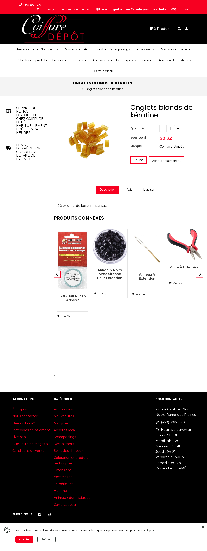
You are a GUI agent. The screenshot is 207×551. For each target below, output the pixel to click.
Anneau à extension (147, 276)
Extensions (62, 470)
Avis (129, 189)
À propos (19, 409)
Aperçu (65, 315)
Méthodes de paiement (31, 430)
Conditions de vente (28, 451)
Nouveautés (64, 416)
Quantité (137, 128)
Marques (61, 423)
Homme (60, 491)
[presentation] (54, 375)
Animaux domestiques (72, 498)
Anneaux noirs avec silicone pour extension (109, 274)
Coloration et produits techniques (71, 460)
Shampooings (65, 437)
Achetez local (65, 430)
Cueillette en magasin (30, 444)
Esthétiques (63, 484)
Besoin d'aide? (23, 423)
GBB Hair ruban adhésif (72, 298)
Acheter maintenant (166, 161)
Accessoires (63, 477)
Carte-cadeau (65, 505)
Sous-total (138, 137)
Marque (136, 146)
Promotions (63, 409)
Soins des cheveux (68, 451)
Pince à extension (184, 267)
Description (107, 189)
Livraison (149, 189)
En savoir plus (146, 530)
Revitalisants (64, 444)
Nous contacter (25, 416)
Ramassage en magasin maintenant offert (66, 9)
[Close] (203, 527)
